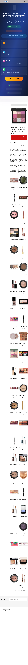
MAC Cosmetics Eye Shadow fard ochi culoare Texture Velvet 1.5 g (14, 256)
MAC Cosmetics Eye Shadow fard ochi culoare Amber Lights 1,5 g (14, 412)
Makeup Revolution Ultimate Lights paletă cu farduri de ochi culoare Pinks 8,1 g (14, 360)
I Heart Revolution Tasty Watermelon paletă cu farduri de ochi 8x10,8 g (14, 551)
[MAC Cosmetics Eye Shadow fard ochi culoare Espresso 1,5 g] (23, 267)
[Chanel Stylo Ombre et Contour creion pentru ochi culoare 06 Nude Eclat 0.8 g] (14, 440)
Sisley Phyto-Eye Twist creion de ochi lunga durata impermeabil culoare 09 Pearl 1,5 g (14, 204)
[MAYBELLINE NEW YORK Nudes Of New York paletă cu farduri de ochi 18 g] (23, 371)
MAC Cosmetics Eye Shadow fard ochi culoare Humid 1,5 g (23, 187)
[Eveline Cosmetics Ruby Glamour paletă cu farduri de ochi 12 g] (14, 423)
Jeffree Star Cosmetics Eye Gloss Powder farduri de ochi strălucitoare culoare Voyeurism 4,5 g (14, 343)
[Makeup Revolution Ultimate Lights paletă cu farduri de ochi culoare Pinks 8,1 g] (14, 354)
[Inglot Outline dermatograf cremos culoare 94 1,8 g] (23, 492)
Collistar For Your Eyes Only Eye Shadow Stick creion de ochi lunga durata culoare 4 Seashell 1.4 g (23, 221)
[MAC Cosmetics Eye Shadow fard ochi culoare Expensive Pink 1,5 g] (14, 578)
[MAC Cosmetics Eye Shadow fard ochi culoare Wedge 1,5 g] (14, 475)
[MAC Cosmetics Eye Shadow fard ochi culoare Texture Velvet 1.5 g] (14, 250)
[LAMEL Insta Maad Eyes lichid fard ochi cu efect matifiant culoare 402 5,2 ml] (14, 284)
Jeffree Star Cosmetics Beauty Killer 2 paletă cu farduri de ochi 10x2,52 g (14, 326)
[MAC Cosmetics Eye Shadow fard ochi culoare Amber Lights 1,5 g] (14, 406)
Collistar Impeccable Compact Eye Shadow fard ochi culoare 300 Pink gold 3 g (23, 568)
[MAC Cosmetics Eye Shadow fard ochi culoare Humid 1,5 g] (23, 180)
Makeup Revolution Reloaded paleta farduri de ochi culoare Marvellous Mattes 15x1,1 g (23, 360)
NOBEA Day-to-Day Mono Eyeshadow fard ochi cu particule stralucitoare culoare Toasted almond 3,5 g (23, 395)
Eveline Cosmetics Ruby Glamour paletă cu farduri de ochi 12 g (14, 430)
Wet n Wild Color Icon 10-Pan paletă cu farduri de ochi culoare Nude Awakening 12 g (14, 274)
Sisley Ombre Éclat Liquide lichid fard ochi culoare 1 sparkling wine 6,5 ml (14, 378)
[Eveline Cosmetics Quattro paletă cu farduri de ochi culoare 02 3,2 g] (14, 232)
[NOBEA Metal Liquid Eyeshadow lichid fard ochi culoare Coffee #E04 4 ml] (23, 578)
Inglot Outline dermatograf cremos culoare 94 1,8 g (23, 499)
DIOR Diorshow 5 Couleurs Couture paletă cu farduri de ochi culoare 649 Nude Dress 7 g (23, 464)
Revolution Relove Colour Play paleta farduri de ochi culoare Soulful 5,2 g (14, 499)
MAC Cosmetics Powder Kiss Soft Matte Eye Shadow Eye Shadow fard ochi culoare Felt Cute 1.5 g (14, 221)
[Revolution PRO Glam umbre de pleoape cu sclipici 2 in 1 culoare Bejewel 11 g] (23, 250)
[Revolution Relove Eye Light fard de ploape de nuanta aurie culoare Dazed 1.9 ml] (23, 440)
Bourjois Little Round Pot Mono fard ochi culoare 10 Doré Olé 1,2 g (23, 481)
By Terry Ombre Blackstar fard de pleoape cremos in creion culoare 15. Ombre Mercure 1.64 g (23, 412)
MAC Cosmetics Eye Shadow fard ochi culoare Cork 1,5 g (14, 533)
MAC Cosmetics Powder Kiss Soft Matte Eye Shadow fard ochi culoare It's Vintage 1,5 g (23, 533)
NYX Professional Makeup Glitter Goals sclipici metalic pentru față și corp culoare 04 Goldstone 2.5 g (14, 308)
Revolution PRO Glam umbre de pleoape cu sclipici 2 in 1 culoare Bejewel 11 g (23, 256)
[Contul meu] (26, 1)
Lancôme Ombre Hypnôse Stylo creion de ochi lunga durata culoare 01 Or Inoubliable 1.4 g (23, 326)
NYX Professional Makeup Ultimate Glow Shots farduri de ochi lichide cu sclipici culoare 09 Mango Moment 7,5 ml (23, 239)
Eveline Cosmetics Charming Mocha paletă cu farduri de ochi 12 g (23, 204)
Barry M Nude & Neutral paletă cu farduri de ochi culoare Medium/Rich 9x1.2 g (23, 343)
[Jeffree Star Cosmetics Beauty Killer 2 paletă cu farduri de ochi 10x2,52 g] (14, 319)
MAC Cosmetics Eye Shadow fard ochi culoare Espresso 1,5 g (23, 274)
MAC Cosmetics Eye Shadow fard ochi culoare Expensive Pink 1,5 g (14, 585)
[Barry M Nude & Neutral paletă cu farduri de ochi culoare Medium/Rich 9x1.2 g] (23, 336)
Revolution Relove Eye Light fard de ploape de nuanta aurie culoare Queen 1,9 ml (14, 464)
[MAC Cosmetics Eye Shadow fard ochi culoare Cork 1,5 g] (14, 527)
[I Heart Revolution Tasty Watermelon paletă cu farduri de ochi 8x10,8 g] (14, 544)
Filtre (21, 104)
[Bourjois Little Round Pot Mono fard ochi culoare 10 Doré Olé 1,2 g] (23, 475)
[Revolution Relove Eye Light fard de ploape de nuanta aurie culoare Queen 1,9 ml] (14, 457)
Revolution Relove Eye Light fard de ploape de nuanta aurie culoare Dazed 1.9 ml (23, 447)
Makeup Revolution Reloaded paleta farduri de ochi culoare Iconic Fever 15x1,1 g (23, 430)
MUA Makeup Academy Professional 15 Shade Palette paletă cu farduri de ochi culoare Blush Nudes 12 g (14, 187)
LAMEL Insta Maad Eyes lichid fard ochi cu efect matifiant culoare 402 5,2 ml (14, 291)
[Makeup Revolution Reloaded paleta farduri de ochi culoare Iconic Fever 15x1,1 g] (23, 423)
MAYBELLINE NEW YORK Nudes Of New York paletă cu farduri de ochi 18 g (23, 378)
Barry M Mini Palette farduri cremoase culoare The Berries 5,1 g (14, 395)
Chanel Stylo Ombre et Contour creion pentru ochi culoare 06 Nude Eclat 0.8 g (14, 447)
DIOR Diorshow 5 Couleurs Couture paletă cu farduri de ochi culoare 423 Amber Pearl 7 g (14, 568)
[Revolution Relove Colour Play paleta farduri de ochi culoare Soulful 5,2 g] (14, 492)
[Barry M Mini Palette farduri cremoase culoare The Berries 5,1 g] (14, 388)
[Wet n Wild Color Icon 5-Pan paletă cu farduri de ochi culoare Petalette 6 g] (23, 544)
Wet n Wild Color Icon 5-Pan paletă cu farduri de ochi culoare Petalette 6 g (23, 551)
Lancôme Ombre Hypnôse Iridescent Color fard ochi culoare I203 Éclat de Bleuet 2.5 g (23, 516)
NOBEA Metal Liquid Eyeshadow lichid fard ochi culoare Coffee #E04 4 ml (23, 585)
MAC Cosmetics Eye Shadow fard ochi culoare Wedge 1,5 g (14, 481)
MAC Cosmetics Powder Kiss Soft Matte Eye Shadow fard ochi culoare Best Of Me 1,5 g (23, 291)
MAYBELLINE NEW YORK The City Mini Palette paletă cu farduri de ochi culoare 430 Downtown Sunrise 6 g (23, 308)
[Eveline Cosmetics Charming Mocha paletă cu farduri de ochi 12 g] (23, 197)
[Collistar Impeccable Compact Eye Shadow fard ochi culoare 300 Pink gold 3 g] (23, 561)
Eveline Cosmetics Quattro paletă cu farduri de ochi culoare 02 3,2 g (14, 239)
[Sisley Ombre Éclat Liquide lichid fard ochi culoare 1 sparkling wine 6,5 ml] (14, 371)
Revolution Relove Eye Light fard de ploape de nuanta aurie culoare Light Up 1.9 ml (14, 516)
